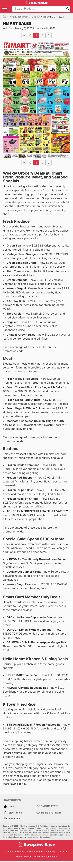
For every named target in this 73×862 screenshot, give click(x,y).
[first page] (24, 35)
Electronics (15, 812)
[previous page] (30, 35)
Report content (24, 856)
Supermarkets (49, 805)
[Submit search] (67, 8)
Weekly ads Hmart (19, 16)
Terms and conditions (45, 856)
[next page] (49, 35)
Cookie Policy (33, 851)
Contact (9, 851)
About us (19, 851)
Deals (35, 16)
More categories (12, 818)
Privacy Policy (48, 851)
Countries (62, 851)
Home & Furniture (51, 812)
